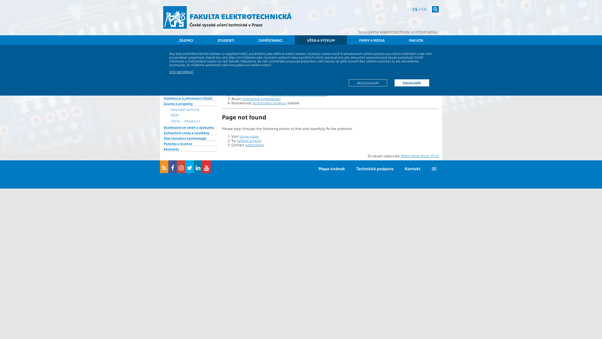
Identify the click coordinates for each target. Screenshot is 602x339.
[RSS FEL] (164, 166)
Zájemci (186, 40)
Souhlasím (412, 83)
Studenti (226, 40)
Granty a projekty (178, 103)
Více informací (181, 72)
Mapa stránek (331, 168)
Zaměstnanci (270, 40)
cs (415, 9)
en (424, 9)
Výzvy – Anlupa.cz (185, 121)
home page (248, 136)
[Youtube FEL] (206, 166)
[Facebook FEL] (172, 166)
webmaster (254, 145)
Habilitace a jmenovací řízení (188, 98)
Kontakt (412, 168)
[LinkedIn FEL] (198, 166)
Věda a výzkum (321, 40)
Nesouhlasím (368, 83)
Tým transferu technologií (185, 138)
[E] (434, 168)
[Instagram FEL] (181, 166)
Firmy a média (372, 40)
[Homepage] (175, 17)
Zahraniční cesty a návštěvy (186, 133)
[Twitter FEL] (189, 166)
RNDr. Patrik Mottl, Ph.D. (420, 156)
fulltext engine (249, 140)
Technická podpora (374, 168)
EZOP (175, 115)
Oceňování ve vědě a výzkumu (189, 127)
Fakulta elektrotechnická (241, 16)
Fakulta (416, 40)
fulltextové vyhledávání (261, 99)
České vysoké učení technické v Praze (226, 24)
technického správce (269, 103)
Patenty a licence (178, 143)
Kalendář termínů (185, 109)
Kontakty (171, 149)
